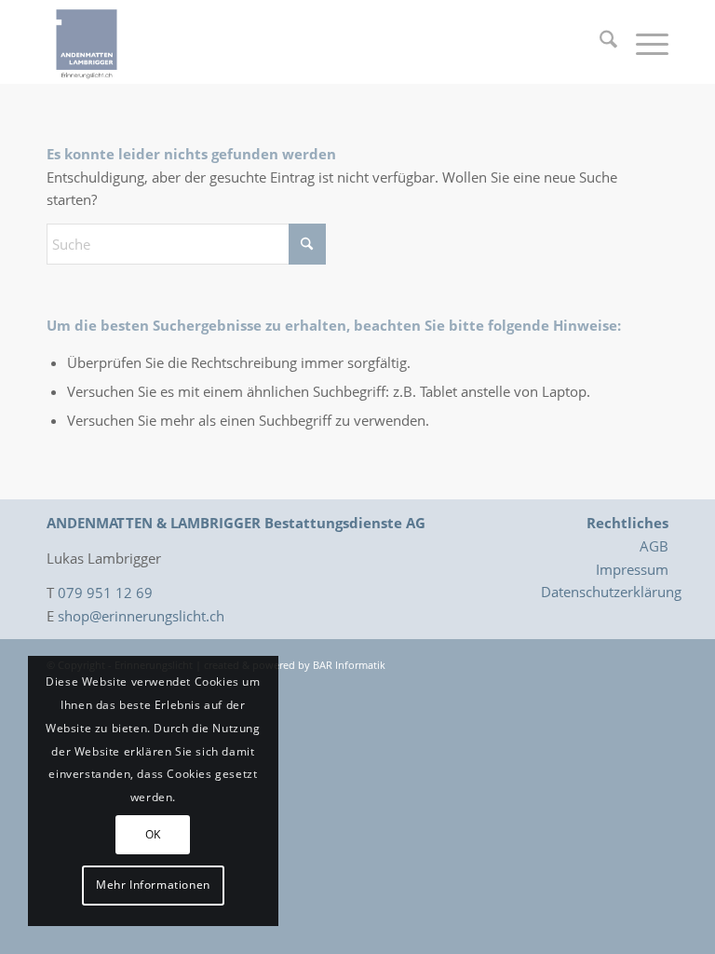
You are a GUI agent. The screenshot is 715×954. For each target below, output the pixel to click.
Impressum (632, 569)
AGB (654, 546)
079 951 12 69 (105, 592)
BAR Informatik (349, 665)
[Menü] (642, 42)
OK (153, 834)
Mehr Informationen (153, 885)
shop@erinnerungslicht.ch (141, 615)
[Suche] (599, 42)
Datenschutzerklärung (611, 591)
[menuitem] (599, 42)
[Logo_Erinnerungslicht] (87, 42)
